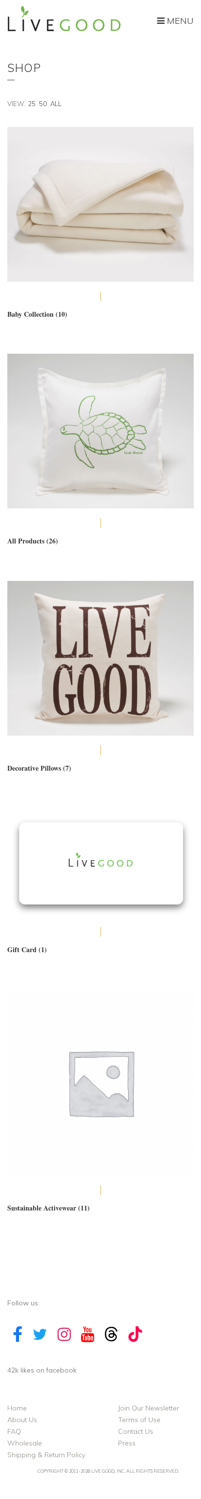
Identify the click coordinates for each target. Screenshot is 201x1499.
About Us (22, 1419)
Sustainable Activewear (48, 1208)
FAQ (14, 1431)
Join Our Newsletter (148, 1408)
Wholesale (24, 1443)
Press (127, 1443)
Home (17, 1408)
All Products (32, 541)
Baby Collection (37, 314)
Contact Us (135, 1431)
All (55, 104)
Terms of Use (139, 1419)
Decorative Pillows (39, 768)
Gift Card (27, 949)
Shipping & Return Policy (46, 1454)
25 (32, 104)
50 (43, 104)
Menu (179, 20)
